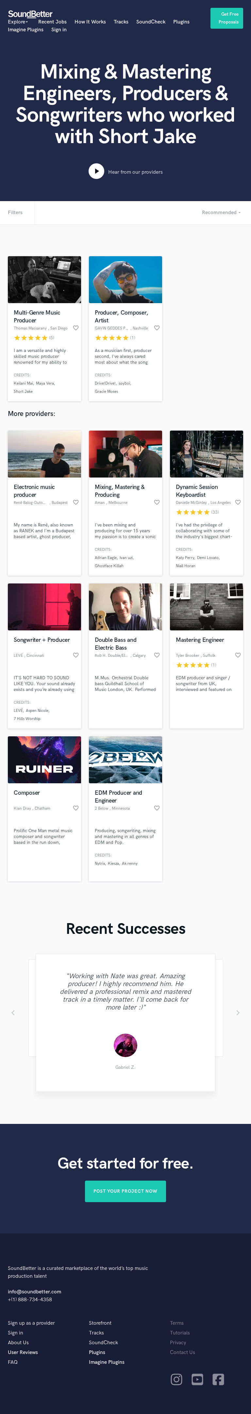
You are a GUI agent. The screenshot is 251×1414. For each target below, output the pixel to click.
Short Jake (23, 391)
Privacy (178, 1343)
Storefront (100, 1323)
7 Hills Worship (27, 718)
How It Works (90, 22)
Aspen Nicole (37, 710)
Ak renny (130, 863)
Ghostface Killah (109, 566)
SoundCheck (150, 22)
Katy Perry (185, 557)
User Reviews (23, 1352)
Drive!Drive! (105, 383)
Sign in (59, 30)
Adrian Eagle (106, 557)
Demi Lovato (208, 557)
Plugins (181, 22)
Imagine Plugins (25, 30)
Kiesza (113, 863)
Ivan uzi (126, 557)
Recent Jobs (52, 22)
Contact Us (182, 1352)
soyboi (124, 383)
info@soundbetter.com (34, 1292)
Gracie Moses (106, 391)
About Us (18, 1343)
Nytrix (100, 863)
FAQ (13, 1362)
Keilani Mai (23, 383)
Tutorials (180, 1333)
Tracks (121, 22)
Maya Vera (45, 383)
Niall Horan (185, 566)
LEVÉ (18, 710)
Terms (177, 1323)
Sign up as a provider (31, 1323)
